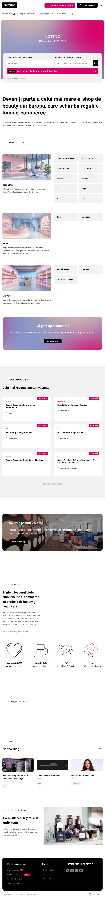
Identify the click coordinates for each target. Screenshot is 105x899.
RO (101, 5)
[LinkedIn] (81, 870)
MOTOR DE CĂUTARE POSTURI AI (61, 5)
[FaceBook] (67, 870)
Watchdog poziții (13, 883)
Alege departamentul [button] (26, 14)
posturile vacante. (42, 125)
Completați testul (52, 341)
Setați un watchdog (18, 542)
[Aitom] (95, 894)
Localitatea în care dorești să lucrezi (69, 57)
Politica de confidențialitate (28, 895)
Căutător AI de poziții (18, 874)
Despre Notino (61, 14)
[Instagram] (72, 870)
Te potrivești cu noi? (46, 14)
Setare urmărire (89, 5)
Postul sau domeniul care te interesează (22, 57)
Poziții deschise (8, 14)
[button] (52, 71)
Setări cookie (46, 879)
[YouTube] (76, 870)
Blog (71, 14)
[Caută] (95, 63)
